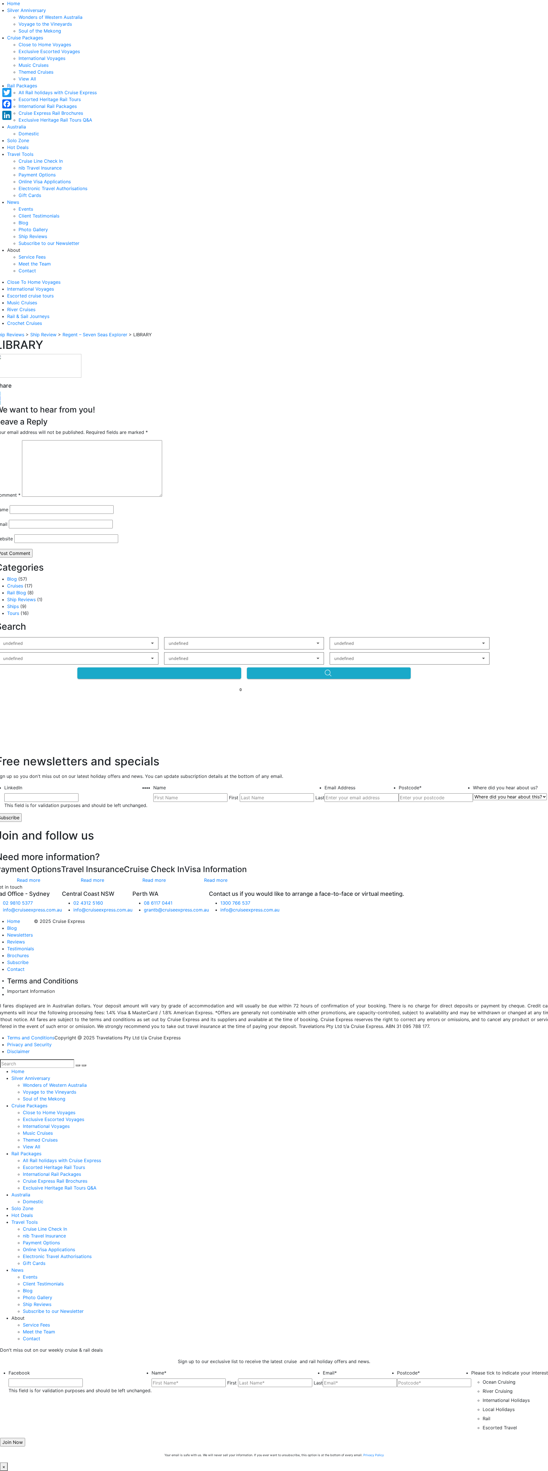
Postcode (410, 787)
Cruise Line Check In (41, 161)
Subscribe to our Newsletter (49, 243)
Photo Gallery (33, 229)
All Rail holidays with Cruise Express (58, 92)
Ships (13, 606)
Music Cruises (34, 65)
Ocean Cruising (499, 1382)
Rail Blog (16, 592)
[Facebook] (7, 104)
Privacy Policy (373, 1455)
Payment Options (37, 175)
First (233, 797)
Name (159, 787)
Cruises (15, 586)
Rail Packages (22, 85)
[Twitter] (7, 92)
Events (26, 209)
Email (330, 1373)
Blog (23, 223)
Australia (16, 127)
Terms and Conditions (31, 1038)
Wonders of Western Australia (50, 17)
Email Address (340, 787)
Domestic (29, 133)
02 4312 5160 (88, 903)
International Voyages (42, 58)
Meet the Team (35, 264)
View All (27, 79)
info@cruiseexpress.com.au (32, 910)
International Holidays (506, 1400)
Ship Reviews (33, 236)
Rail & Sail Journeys (28, 316)
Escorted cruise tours (30, 296)
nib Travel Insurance (40, 168)
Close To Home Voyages (34, 282)
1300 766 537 (235, 903)
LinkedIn (13, 787)
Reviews (16, 942)
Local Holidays (499, 1409)
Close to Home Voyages (45, 44)
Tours (13, 613)
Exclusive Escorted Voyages (49, 51)
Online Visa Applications (45, 181)
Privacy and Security (29, 1044)
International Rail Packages (48, 106)
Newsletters (20, 935)
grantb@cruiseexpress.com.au (176, 910)
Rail (486, 1418)
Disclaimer (18, 1051)
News (13, 202)
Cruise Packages (25, 38)
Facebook (19, 1373)
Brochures (18, 955)
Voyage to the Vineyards (45, 24)
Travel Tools (20, 154)
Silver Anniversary (26, 10)
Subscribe (18, 962)
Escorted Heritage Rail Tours (50, 99)
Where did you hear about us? (505, 787)
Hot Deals (18, 147)
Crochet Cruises (24, 323)
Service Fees (32, 257)
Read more (28, 880)
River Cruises (21, 309)
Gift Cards (30, 195)
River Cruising (498, 1391)
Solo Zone (18, 140)
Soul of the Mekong (40, 31)
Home (13, 3)
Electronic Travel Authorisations (53, 188)
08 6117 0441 (158, 903)
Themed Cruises (36, 72)
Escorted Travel (500, 1427)
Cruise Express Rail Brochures (51, 113)
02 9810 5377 (18, 903)
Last (320, 797)
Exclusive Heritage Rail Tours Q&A (55, 120)
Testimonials (20, 948)
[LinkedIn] (7, 115)
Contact (27, 270)
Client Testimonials (39, 216)
